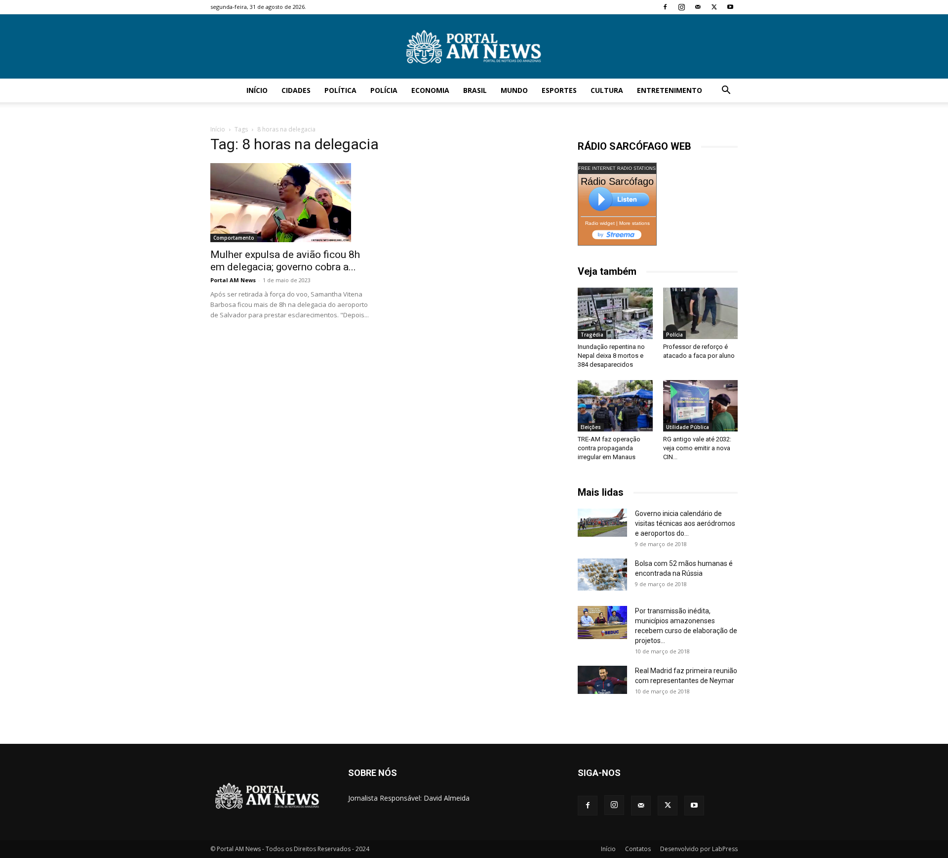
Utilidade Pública (687, 427)
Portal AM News (233, 280)
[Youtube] (730, 7)
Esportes (559, 90)
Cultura (607, 90)
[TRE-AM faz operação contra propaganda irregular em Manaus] (615, 405)
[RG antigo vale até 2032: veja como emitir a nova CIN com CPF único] (700, 405)
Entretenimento (669, 90)
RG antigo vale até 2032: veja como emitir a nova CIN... (697, 448)
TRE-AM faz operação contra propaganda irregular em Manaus (609, 448)
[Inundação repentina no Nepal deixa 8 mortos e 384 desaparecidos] (615, 313)
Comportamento (233, 237)
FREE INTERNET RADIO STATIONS (617, 168)
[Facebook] (665, 7)
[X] (714, 7)
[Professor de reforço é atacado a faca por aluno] (700, 313)
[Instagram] (681, 7)
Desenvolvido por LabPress (699, 849)
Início (257, 90)
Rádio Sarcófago (617, 181)
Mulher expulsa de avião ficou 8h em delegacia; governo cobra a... (285, 261)
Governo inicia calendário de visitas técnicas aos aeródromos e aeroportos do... (685, 523)
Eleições (591, 427)
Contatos (638, 849)
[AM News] (474, 47)
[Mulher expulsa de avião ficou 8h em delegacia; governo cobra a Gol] (290, 202)
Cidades (296, 90)
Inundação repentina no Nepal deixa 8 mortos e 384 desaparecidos (611, 355)
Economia (430, 90)
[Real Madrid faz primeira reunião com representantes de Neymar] (602, 679)
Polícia (383, 90)
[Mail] (697, 7)
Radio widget (600, 223)
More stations (634, 223)
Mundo (514, 90)
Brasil (475, 90)
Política (340, 90)
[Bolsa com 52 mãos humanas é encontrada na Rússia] (602, 574)
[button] (726, 91)
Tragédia (592, 334)
